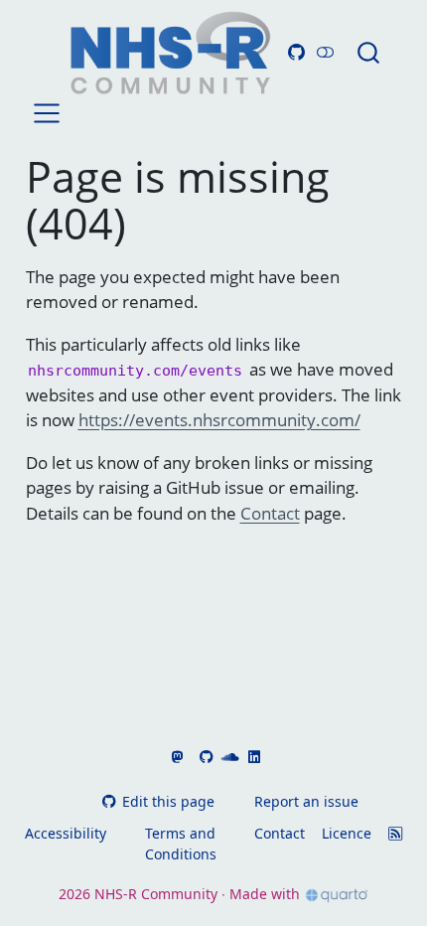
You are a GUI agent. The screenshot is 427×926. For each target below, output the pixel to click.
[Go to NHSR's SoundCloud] (228, 756)
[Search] (368, 52)
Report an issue (306, 801)
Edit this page (168, 801)
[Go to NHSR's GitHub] (205, 756)
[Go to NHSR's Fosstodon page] (175, 756)
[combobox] (369, 52)
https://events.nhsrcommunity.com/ (219, 419)
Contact (270, 513)
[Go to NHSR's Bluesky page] (190, 756)
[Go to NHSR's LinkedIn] (251, 756)
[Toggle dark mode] (326, 52)
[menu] (47, 113)
